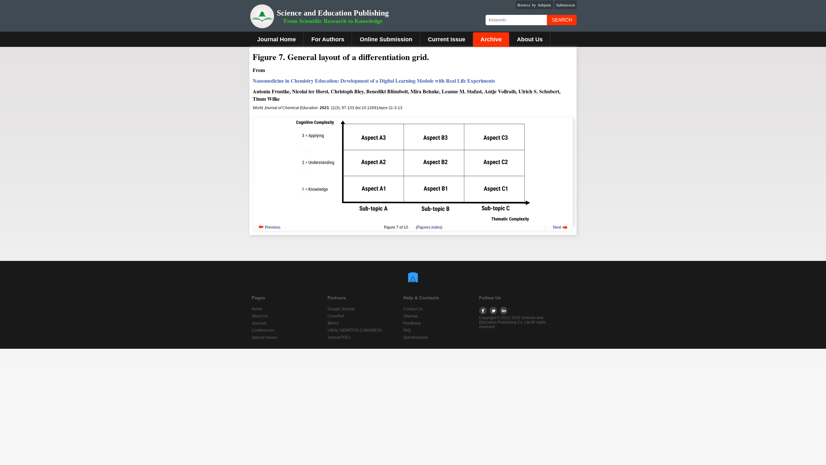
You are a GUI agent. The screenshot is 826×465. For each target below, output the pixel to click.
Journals (259, 323)
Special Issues (264, 337)
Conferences (263, 330)
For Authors (327, 39)
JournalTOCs (339, 337)
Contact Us (413, 309)
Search (562, 20)
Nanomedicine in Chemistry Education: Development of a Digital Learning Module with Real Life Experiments (374, 80)
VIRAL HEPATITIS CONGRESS (354, 330)
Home (257, 309)
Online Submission (386, 39)
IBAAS (333, 323)
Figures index (429, 227)
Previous (272, 227)
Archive (491, 39)
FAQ (407, 330)
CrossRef (335, 316)
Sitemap (410, 316)
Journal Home (276, 39)
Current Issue (446, 39)
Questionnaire (415, 337)
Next (557, 227)
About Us (530, 39)
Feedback (412, 323)
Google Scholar (341, 309)
